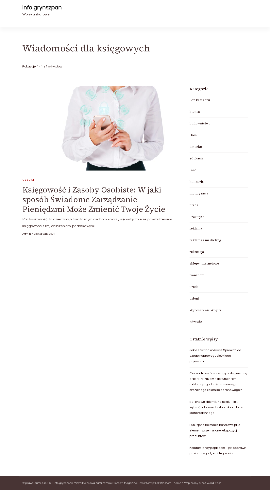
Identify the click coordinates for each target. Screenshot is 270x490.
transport (197, 275)
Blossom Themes (171, 483)
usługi (28, 179)
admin (26, 233)
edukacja (196, 158)
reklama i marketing (205, 240)
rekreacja (197, 251)
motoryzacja (199, 193)
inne (193, 170)
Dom (193, 135)
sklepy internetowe (204, 263)
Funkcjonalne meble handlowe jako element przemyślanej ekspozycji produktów (215, 430)
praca (194, 205)
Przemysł (197, 216)
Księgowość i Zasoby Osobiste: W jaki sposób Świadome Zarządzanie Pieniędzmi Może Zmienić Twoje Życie (93, 199)
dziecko (196, 146)
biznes (195, 111)
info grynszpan (42, 7)
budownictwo (200, 123)
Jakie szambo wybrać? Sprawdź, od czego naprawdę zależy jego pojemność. (215, 356)
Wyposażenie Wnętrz (206, 310)
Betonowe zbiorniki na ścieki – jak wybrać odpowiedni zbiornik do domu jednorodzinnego (216, 407)
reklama (196, 228)
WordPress (214, 483)
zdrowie (196, 321)
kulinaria (197, 181)
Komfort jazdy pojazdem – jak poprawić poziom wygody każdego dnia (218, 450)
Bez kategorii (200, 100)
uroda (194, 286)
